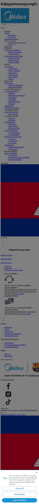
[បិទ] (37, 473)
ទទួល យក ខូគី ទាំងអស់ (19, 500)
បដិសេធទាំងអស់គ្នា (19, 494)
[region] (19, 487)
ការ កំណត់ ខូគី (19, 488)
